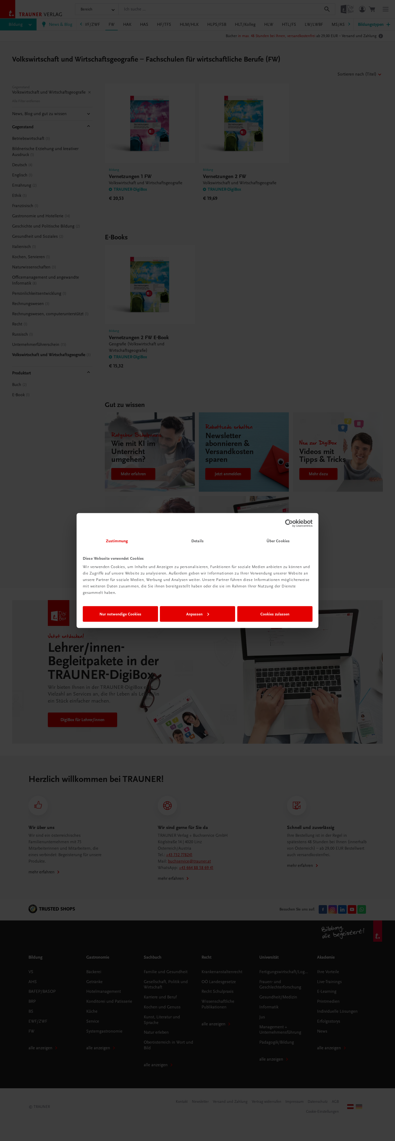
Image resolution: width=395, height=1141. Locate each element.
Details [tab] (197, 540)
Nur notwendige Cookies (120, 613)
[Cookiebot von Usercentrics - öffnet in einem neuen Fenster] (289, 523)
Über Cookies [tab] (278, 540)
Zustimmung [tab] (117, 540)
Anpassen (194, 613)
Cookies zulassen (274, 613)
